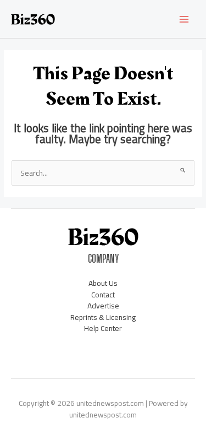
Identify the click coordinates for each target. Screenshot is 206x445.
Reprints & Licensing (103, 317)
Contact (103, 294)
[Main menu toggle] (184, 19)
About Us (103, 283)
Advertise (103, 306)
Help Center (103, 328)
